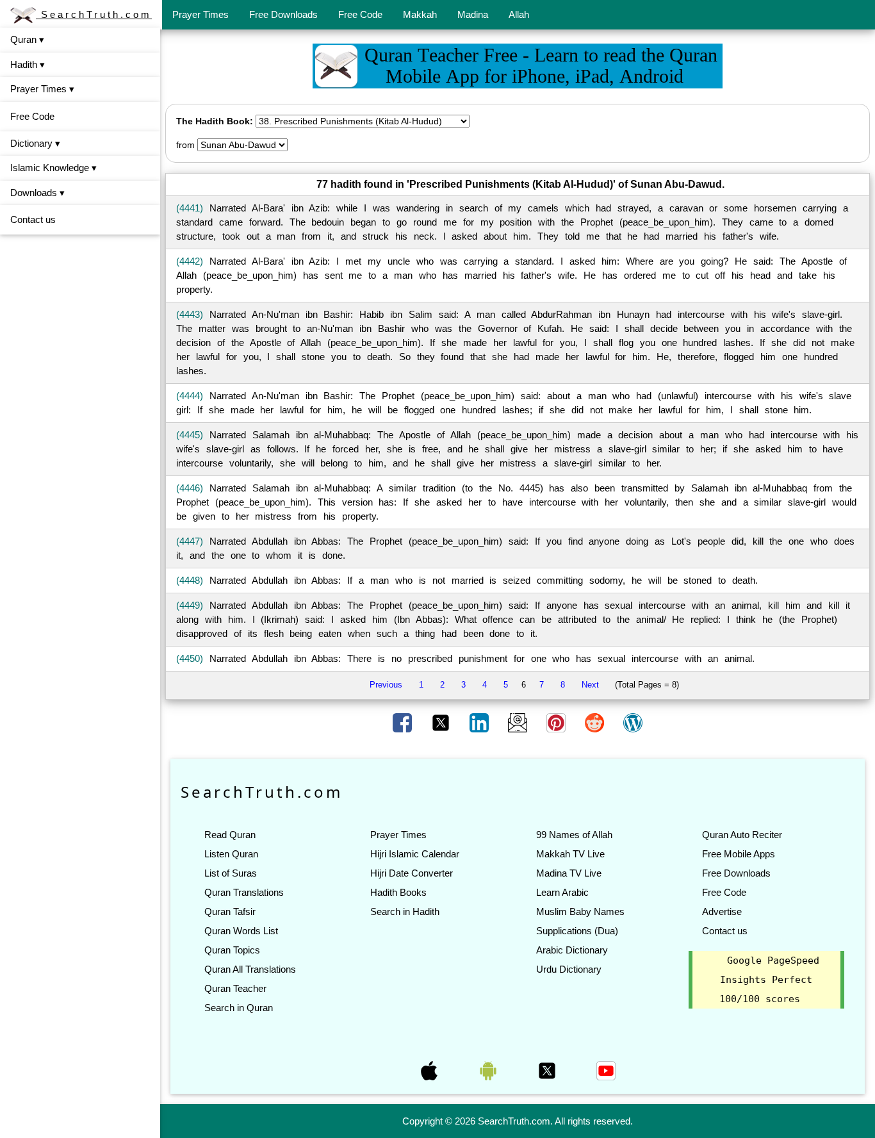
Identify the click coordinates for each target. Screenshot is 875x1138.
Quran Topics (232, 949)
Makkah (420, 14)
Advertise (722, 911)
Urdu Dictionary (568, 969)
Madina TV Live (568, 873)
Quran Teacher (235, 988)
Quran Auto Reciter (742, 834)
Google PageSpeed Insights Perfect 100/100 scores (769, 980)
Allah (519, 14)
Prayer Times (200, 14)
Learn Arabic (562, 892)
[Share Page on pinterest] (557, 722)
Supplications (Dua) (577, 930)
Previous (386, 684)
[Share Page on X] (442, 722)
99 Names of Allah (574, 834)
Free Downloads (283, 14)
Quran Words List (241, 930)
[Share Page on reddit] (595, 722)
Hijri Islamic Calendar (414, 853)
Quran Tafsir (230, 911)
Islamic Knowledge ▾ (53, 167)
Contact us (33, 219)
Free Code (360, 14)
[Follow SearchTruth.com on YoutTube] (606, 1070)
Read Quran (230, 834)
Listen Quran (231, 853)
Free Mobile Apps (738, 853)
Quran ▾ (27, 39)
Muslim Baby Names (580, 911)
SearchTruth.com (94, 14)
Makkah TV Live (570, 853)
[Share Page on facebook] (403, 722)
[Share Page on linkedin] (480, 722)
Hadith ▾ (27, 64)
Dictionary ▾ (35, 143)
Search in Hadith (404, 911)
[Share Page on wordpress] (633, 722)
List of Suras (230, 873)
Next (590, 684)
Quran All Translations (250, 969)
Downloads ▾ (37, 192)
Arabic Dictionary (572, 949)
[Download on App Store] (430, 1070)
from (185, 145)
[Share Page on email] (519, 722)
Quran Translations (244, 892)
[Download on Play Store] (489, 1070)
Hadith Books (398, 892)
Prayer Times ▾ (42, 88)
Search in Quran (238, 1007)
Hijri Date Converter (411, 873)
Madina (472, 14)
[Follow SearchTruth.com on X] (548, 1070)
